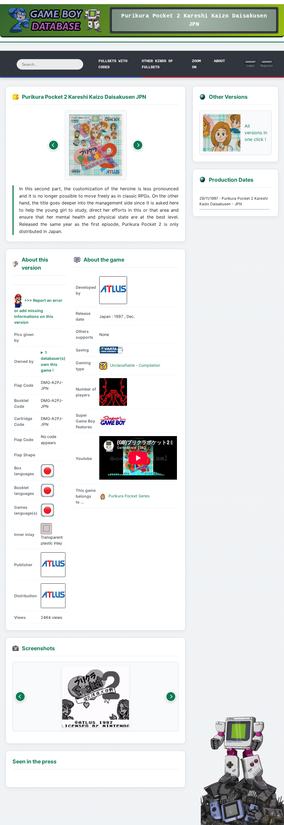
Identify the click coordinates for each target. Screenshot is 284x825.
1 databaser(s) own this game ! (53, 361)
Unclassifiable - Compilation (134, 365)
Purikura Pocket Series (128, 496)
